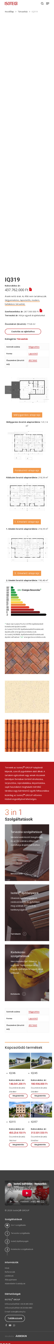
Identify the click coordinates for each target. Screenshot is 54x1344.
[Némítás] (38, 1201)
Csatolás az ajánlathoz (23, 331)
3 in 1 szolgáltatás (18, 1225)
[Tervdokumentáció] (7, 319)
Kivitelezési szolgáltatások (22, 1249)
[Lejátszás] (11, 1201)
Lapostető (33, 353)
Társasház (23, 11)
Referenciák (10, 1272)
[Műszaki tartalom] (30, 289)
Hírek (7, 1268)
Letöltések (9, 1276)
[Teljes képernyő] (42, 1201)
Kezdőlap (9, 11)
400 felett (33, 360)
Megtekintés (18, 1095)
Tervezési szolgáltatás (20, 1233)
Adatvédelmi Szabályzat (15, 1283)
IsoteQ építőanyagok (20, 1241)
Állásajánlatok (11, 1279)
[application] (27, 1193)
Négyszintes (34, 346)
